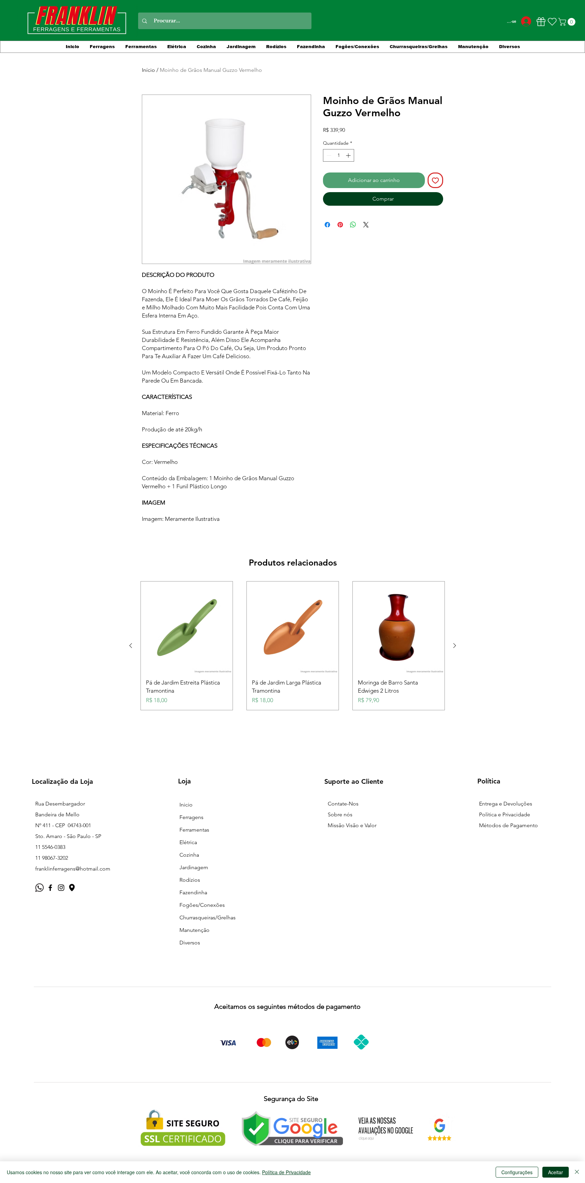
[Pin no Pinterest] (340, 225)
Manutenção (194, 930)
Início (148, 70)
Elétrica (188, 842)
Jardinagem (193, 867)
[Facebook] (50, 887)
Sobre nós (340, 814)
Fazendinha (193, 892)
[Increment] (349, 155)
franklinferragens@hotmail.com (72, 868)
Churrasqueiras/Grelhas (207, 917)
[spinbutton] (338, 155)
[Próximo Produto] (455, 645)
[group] (293, 646)
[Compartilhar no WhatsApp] (353, 225)
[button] (567, 22)
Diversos (189, 942)
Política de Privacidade (286, 1172)
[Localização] (72, 887)
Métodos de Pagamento (508, 825)
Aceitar (555, 1172)
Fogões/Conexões (202, 905)
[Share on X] (366, 225)
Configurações (517, 1172)
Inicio (186, 804)
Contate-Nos (343, 803)
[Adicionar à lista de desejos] (435, 180)
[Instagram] (61, 887)
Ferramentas (194, 830)
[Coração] (552, 21)
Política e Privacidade (504, 814)
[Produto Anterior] (131, 645)
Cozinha (189, 855)
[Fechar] (577, 1172)
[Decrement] (328, 155)
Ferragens (191, 817)
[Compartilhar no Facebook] (327, 225)
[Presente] (541, 22)
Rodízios (189, 880)
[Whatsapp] (39, 887)
